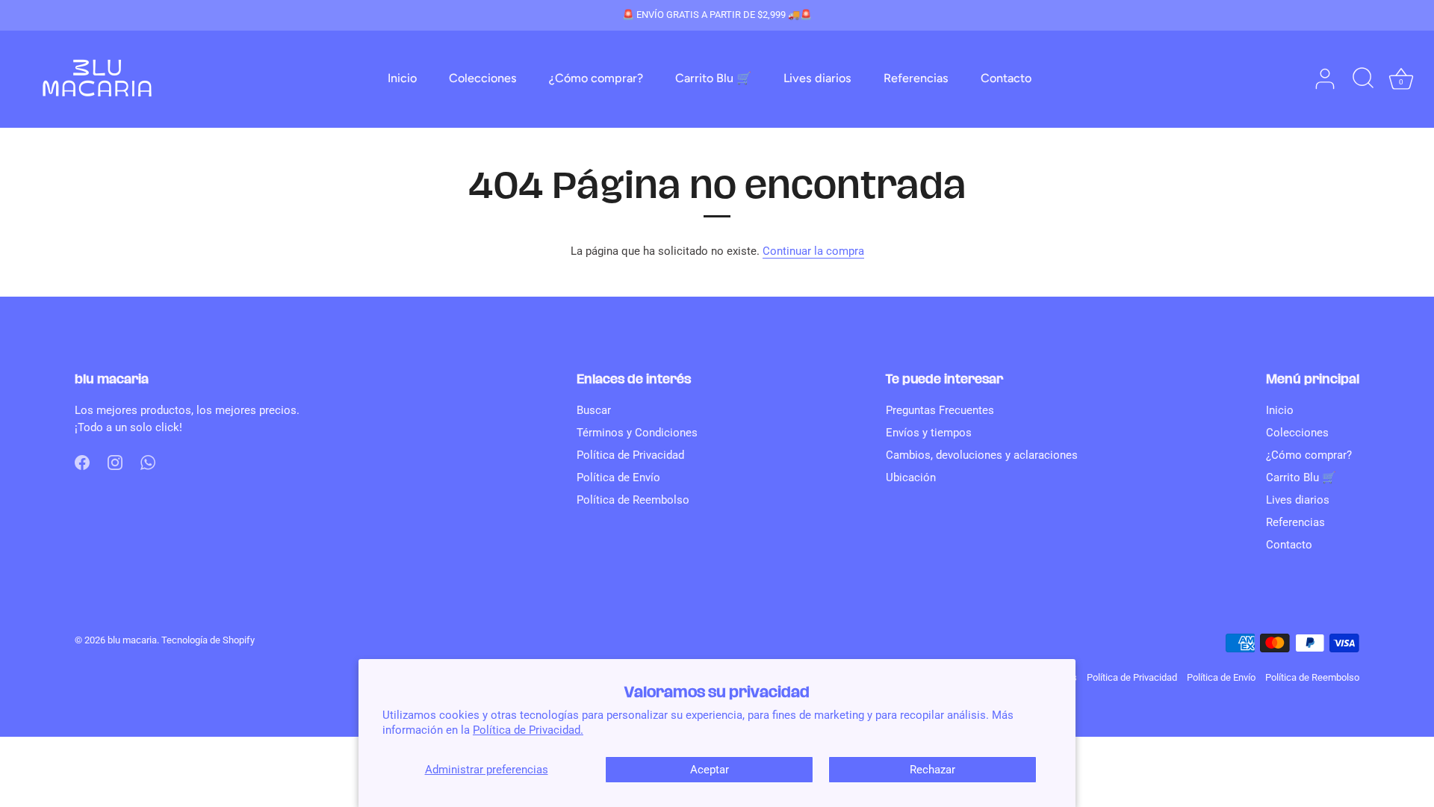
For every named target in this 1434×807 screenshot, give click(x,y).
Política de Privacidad (630, 455)
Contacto (1006, 78)
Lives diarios (817, 78)
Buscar (594, 410)
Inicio (402, 78)
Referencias (916, 78)
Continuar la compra (813, 251)
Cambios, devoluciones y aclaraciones (982, 455)
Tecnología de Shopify (208, 640)
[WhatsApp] (147, 462)
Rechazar (932, 769)
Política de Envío (618, 477)
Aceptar (709, 769)
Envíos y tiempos (929, 432)
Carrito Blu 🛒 (713, 78)
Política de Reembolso (633, 500)
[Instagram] (115, 462)
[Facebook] (82, 462)
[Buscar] (1363, 79)
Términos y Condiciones (637, 432)
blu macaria (132, 640)
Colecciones (483, 78)
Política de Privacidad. (528, 730)
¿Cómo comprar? (596, 78)
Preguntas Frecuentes (940, 410)
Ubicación (911, 477)
